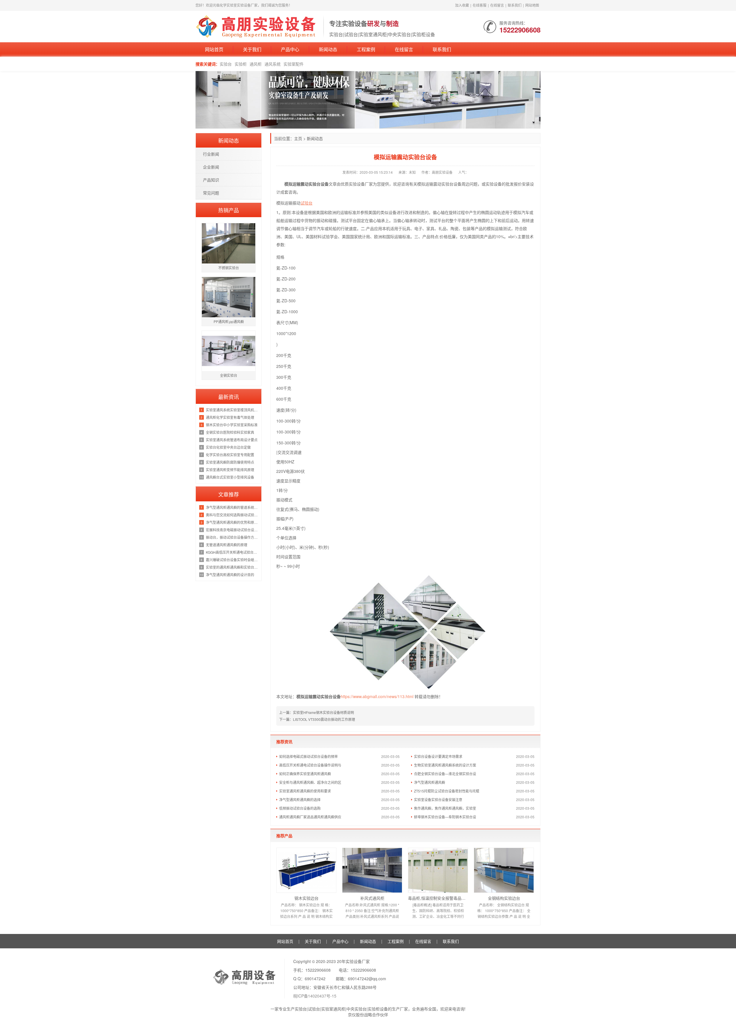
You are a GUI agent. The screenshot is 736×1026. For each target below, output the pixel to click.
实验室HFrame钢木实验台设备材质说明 (323, 712)
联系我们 (515, 5)
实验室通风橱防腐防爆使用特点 (230, 462)
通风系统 (272, 64)
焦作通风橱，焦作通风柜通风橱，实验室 (445, 808)
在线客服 (479, 5)
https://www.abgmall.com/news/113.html (377, 696)
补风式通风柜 (372, 898)
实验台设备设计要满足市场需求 (438, 756)
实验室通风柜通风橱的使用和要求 (305, 790)
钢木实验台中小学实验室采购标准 (232, 424)
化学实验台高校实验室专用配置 (230, 454)
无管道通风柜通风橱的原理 (226, 544)
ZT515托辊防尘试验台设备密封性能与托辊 (446, 790)
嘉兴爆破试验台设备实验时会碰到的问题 (232, 559)
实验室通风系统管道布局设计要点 (232, 439)
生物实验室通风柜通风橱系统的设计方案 (445, 765)
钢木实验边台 (306, 898)
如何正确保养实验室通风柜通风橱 (305, 773)
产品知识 (211, 180)
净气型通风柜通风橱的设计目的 (230, 574)
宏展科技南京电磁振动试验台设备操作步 (232, 529)
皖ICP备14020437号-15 (314, 996)
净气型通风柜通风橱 (429, 782)
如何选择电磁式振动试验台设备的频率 (308, 756)
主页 (298, 138)
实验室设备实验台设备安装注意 (438, 799)
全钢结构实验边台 (504, 898)
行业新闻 (211, 154)
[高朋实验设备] (256, 26)
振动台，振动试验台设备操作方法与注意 (232, 537)
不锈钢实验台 (228, 267)
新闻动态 (328, 49)
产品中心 (290, 49)
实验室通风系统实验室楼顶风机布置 (232, 409)
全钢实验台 (228, 375)
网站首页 (214, 49)
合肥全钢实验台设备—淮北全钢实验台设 (445, 773)
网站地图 (532, 5)
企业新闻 (211, 167)
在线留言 (497, 5)
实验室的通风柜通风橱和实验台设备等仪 (232, 567)
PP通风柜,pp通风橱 (229, 321)
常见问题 (211, 193)
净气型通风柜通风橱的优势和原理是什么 (232, 522)
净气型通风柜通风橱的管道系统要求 (232, 507)
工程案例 (366, 49)
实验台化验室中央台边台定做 (228, 447)
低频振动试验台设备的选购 (300, 808)
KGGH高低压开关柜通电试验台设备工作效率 (232, 552)
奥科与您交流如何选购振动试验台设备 (232, 514)
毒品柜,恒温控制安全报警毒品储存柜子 (438, 898)
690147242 (315, 978)
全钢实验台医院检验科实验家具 (230, 432)
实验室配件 (293, 64)
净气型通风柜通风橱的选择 (300, 799)
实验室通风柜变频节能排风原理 (230, 469)
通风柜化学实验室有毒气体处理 (230, 417)
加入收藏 (462, 5)
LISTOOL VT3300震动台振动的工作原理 (324, 719)
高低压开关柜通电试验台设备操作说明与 (310, 765)
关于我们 (252, 49)
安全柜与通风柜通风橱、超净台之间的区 (310, 782)
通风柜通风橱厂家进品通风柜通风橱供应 (310, 816)
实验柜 (241, 64)
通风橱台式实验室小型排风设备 (230, 477)
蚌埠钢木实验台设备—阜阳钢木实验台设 (445, 816)
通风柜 (256, 64)
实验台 (226, 64)
